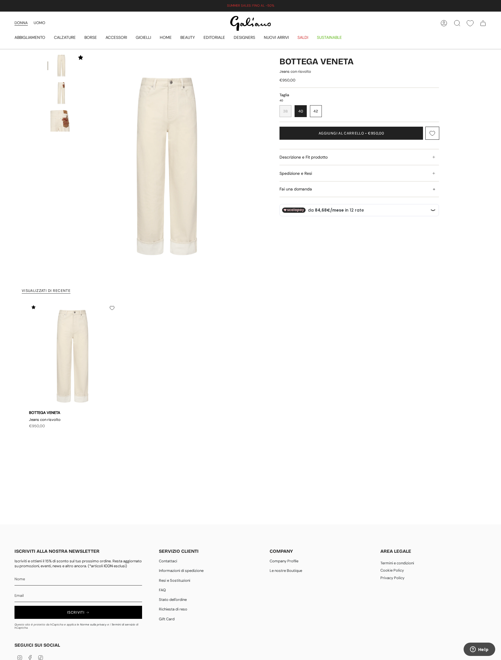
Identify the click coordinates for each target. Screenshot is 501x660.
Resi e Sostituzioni (174, 580)
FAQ (162, 590)
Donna (21, 22)
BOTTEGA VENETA (316, 61)
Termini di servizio (123, 624)
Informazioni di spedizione (181, 570)
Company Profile (284, 561)
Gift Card (167, 619)
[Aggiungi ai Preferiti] (432, 133)
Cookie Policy (392, 570)
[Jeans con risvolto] (72, 356)
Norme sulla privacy (93, 624)
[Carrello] (483, 23)
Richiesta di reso (173, 609)
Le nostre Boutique (286, 570)
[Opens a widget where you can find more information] (479, 650)
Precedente (83, 166)
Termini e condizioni (397, 563)
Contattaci (168, 561)
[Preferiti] (470, 23)
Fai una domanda (295, 189)
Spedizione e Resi (295, 173)
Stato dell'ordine (173, 599)
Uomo (39, 22)
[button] (30, 38)
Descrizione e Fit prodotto (303, 157)
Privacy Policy (392, 577)
